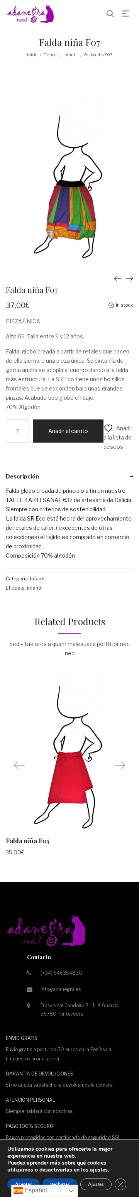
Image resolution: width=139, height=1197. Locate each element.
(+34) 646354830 (61, 973)
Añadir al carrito (68, 431)
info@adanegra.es (61, 989)
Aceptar (23, 1184)
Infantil (70, 54)
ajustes (99, 1170)
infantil (34, 588)
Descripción (22, 476)
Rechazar (60, 1184)
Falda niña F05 (27, 841)
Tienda (50, 54)
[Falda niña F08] (129, 278)
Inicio (32, 54)
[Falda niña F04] (118, 278)
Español (35, 1190)
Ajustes (96, 1184)
